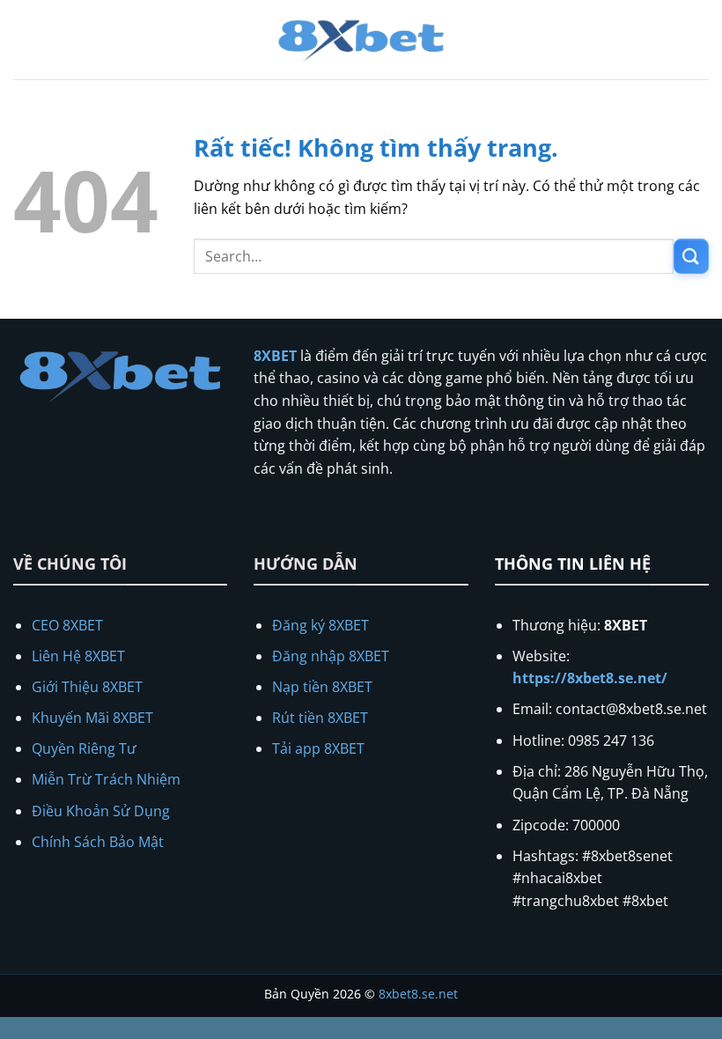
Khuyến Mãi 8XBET (92, 717)
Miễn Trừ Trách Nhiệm (106, 779)
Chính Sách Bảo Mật (98, 841)
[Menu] (23, 39)
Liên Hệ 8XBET (78, 656)
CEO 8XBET (67, 625)
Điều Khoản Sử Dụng (101, 811)
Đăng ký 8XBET (320, 625)
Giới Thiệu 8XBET (87, 686)
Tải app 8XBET (318, 748)
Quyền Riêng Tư (84, 748)
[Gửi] (691, 256)
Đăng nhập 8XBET (330, 656)
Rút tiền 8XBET (320, 717)
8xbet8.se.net (418, 993)
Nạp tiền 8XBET (322, 686)
